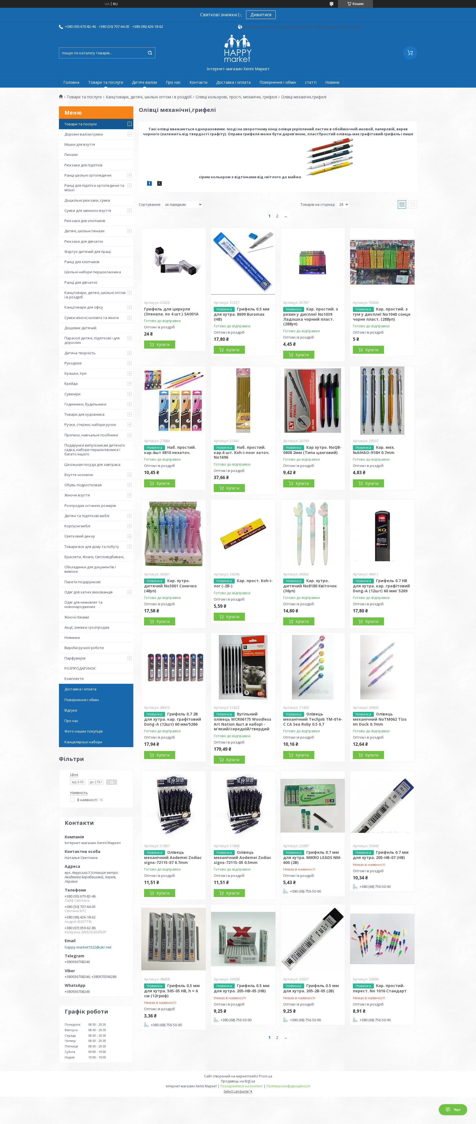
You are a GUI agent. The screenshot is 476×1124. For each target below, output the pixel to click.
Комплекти (74, 678)
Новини (332, 82)
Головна (71, 82)
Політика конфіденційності (288, 1086)
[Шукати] (149, 52)
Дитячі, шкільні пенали (84, 230)
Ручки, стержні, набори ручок (90, 424)
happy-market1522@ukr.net (88, 947)
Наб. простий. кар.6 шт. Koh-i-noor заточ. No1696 (241, 452)
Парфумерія (74, 658)
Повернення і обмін (277, 82)
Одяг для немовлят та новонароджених (83, 604)
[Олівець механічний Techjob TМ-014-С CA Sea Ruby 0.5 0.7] (312, 667)
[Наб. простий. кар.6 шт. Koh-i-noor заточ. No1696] (243, 400)
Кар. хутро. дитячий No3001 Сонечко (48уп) (170, 585)
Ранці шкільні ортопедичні (87, 175)
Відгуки (70, 710)
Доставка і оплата (233, 82)
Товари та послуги (105, 82)
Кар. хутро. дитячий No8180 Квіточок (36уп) (310, 585)
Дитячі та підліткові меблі (86, 515)
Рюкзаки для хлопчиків (84, 220)
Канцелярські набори (83, 741)
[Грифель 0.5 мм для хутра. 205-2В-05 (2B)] (312, 938)
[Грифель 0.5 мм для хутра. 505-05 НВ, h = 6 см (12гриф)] (173, 938)
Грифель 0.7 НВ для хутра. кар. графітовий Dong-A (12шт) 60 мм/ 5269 (381, 585)
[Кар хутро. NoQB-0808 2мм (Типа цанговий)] (312, 400)
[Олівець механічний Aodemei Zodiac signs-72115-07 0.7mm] (173, 805)
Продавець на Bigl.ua (238, 1081)
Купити (163, 344)
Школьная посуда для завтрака (92, 464)
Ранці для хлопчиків (81, 261)
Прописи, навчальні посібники (91, 435)
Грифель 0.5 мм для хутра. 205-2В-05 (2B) (311, 988)
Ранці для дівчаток (81, 282)
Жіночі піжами (76, 617)
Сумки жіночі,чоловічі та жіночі (91, 317)
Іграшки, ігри (75, 373)
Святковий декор (79, 536)
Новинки (72, 637)
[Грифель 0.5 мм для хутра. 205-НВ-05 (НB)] (243, 938)
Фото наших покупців (83, 731)
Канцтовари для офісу (83, 307)
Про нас (173, 82)
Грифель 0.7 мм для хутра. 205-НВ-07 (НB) (381, 855)
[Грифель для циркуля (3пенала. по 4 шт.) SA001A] (173, 262)
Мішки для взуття (79, 144)
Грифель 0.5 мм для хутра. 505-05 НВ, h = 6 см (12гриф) (172, 990)
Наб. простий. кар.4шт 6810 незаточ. (170, 450)
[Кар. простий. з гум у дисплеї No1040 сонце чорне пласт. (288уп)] (382, 262)
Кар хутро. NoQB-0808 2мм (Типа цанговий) (312, 450)
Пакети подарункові (82, 581)
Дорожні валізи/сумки (83, 134)
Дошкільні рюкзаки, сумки (87, 200)
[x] (159, 184)
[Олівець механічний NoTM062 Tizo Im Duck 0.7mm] (382, 667)
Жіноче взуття (77, 495)
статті (311, 82)
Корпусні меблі (77, 525)
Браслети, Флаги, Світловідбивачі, (94, 556)
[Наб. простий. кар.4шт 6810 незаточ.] (173, 400)
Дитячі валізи (144, 82)
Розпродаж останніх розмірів (90, 505)
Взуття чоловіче (78, 474)
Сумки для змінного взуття (87, 210)
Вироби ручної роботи (84, 647)
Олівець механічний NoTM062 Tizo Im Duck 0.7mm (380, 719)
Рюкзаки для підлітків (83, 165)
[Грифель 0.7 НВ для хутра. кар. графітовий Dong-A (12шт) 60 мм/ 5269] (382, 533)
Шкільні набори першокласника (92, 271)
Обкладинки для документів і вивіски (90, 569)
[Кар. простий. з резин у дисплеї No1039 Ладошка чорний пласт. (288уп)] (312, 262)
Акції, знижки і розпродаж (86, 627)
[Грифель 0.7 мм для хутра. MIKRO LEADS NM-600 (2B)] (312, 805)
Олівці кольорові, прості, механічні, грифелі (236, 96)
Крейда (71, 383)
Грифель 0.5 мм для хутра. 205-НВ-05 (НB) (241, 988)
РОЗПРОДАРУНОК (80, 668)
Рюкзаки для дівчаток (83, 241)
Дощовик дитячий (80, 327)
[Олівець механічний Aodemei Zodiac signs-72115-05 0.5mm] (243, 805)
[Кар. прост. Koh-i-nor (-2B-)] (243, 533)
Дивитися (260, 15)
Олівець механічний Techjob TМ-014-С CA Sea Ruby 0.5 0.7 (312, 719)
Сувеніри (72, 393)
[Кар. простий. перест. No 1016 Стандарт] (382, 938)
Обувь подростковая (83, 484)
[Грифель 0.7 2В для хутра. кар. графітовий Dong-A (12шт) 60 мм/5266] (173, 667)
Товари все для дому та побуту (91, 546)
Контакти (198, 82)
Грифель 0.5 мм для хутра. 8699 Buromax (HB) (241, 314)
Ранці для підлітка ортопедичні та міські (94, 187)
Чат (457, 1109)
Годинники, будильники (85, 404)
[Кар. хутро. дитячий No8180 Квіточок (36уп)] (312, 533)
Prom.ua (265, 1076)
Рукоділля (73, 363)
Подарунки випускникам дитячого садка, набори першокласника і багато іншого (94, 450)
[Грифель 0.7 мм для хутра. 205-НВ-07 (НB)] (382, 805)
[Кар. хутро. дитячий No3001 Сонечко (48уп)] (173, 533)
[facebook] (149, 184)
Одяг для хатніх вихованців (88, 592)
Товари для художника (84, 414)
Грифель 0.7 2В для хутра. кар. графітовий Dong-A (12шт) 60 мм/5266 (172, 719)
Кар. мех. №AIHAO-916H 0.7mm (374, 450)
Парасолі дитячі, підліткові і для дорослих (92, 340)
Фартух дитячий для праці (87, 251)
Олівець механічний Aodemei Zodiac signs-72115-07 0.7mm (173, 857)
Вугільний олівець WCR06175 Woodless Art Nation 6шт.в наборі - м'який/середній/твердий (242, 721)
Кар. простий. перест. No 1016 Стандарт (380, 988)
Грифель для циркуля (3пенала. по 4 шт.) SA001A (171, 311)
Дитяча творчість (80, 352)
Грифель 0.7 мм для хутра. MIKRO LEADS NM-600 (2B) (312, 857)
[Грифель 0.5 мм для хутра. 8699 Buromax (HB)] (243, 262)
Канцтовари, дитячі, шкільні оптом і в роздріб (149, 96)
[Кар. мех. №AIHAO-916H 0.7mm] (382, 400)
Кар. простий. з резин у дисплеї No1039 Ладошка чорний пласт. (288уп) (310, 316)
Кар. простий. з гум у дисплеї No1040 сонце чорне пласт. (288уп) (381, 314)
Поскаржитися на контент (241, 1086)
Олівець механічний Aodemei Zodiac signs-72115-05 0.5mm (242, 857)
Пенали (71, 154)
